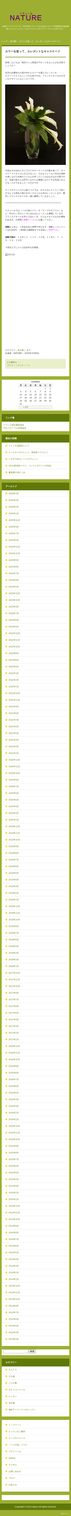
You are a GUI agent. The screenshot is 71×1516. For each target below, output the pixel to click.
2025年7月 (14, 533)
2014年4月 (14, 1259)
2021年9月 (14, 706)
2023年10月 (14, 600)
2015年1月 (14, 1199)
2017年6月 (14, 1006)
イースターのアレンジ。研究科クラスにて (28, 452)
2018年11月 (14, 913)
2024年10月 (14, 553)
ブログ (12, 1478)
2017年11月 (14, 979)
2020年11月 (14, 766)
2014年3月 (14, 1266)
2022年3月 (14, 673)
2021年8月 (14, 713)
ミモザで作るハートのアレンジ (23, 459)
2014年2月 (14, 1272)
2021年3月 (14, 740)
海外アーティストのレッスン (22, 1409)
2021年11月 (14, 700)
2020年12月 (14, 760)
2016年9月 (14, 1066)
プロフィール (15, 1451)
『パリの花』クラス (18, 1445)
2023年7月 (14, 613)
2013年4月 (14, 1332)
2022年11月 (14, 640)
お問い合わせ (15, 1471)
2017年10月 (14, 986)
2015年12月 (14, 1126)
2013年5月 (14, 1326)
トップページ (15, 1425)
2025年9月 (14, 527)
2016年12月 (14, 1046)
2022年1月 (14, 686)
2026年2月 (14, 507)
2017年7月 (14, 999)
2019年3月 (14, 886)
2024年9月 (14, 560)
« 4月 (25, 407)
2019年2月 (14, 893)
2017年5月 (14, 1013)
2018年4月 (14, 953)
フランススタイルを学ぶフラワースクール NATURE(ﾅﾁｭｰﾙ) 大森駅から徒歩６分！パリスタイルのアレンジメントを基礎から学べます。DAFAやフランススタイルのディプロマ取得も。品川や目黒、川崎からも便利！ (35, 16)
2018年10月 (14, 919)
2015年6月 (14, 1166)
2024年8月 (14, 567)
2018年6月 (14, 939)
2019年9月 (14, 846)
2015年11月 (14, 1133)
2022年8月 (14, 653)
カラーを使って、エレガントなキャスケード (32, 51)
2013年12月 (14, 1286)
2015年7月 (14, 1159)
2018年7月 (14, 933)
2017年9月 (14, 993)
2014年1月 (14, 1279)
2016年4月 (14, 1099)
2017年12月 (14, 973)
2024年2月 (14, 587)
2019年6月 (14, 866)
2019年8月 (14, 853)
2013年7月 (14, 1312)
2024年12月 (14, 547)
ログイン (65, 1513)
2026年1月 (14, 513)
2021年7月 (14, 720)
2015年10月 (14, 1139)
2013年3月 (14, 1339)
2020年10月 (14, 773)
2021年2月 (14, 746)
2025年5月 (14, 540)
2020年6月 (14, 793)
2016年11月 (14, 1053)
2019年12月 (14, 826)
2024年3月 (14, 580)
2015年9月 (14, 1146)
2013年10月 (14, 1299)
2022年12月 (14, 633)
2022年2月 (14, 680)
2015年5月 (14, 1172)
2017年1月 (14, 1039)
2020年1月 (14, 820)
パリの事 (13, 1383)
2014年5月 (14, 1252)
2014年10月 (14, 1219)
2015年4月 (14, 1179)
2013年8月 (14, 1306)
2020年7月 (14, 786)
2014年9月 (14, 1226)
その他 (12, 1376)
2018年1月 (14, 966)
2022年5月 (14, 666)
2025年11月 (14, 520)
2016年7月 (14, 1079)
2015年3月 (14, 1186)
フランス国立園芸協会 (13, 425)
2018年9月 (14, 926)
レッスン (13, 1396)
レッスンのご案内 (17, 1431)
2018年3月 (14, 959)
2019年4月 (14, 880)
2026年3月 (14, 500)
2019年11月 (14, 833)
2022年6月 (14, 660)
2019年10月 (14, 840)
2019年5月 (14, 873)
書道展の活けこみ (17, 472)
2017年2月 (14, 1033)
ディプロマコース (17, 1438)
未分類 (21, 350)
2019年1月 (14, 900)
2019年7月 (14, 860)
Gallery (12, 1458)
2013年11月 (14, 1292)
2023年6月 (14, 620)
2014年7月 (14, 1239)
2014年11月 (14, 1212)
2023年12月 (14, 593)
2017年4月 (14, 1019)
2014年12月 (14, 1206)
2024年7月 (14, 573)
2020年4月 (14, 806)
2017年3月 (14, 1026)
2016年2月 (14, 1113)
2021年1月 (14, 753)
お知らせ (13, 1485)
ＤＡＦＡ (13, 1369)
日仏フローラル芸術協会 (14, 428)
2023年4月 (14, 627)
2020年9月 (14, 780)
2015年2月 (14, 1192)
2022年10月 (14, 646)
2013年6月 (14, 1319)
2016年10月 (14, 1059)
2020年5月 (14, 800)
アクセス (13, 1465)
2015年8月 (14, 1153)
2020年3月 (14, 813)
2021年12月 (14, 693)
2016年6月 (14, 1086)
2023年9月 (14, 607)
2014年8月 (14, 1232)
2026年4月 (14, 493)
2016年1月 (14, 1119)
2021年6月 (14, 726)
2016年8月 (14, 1073)
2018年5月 (14, 946)
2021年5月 (14, 733)
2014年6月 (14, 1246)
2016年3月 (14, 1106)
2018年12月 (14, 906)
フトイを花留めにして (19, 446)
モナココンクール (17, 1389)
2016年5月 (14, 1093)
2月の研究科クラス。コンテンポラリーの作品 (30, 466)
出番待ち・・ (15, 362)
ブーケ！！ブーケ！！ (17, 365)
